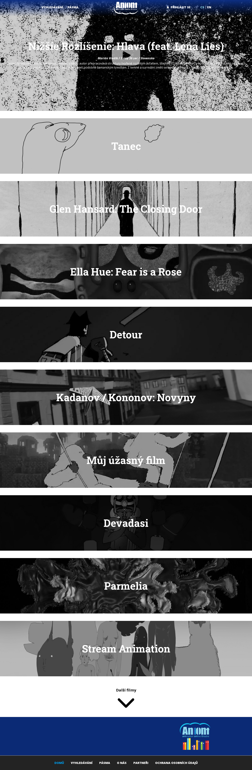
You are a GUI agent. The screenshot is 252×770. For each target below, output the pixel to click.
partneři (140, 763)
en (209, 7)
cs (202, 7)
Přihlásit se (181, 7)
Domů (59, 763)
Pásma (104, 763)
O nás (122, 763)
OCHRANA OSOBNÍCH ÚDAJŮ (176, 763)
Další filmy (126, 690)
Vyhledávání (81, 763)
